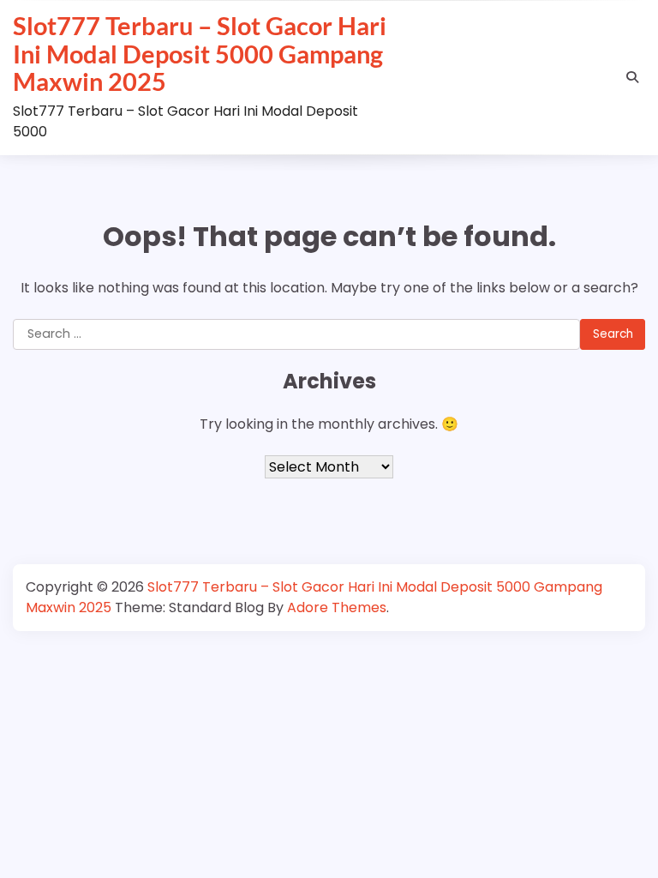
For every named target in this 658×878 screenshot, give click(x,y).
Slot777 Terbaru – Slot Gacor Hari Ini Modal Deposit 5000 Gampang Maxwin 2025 (199, 53)
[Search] (632, 77)
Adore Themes (336, 607)
